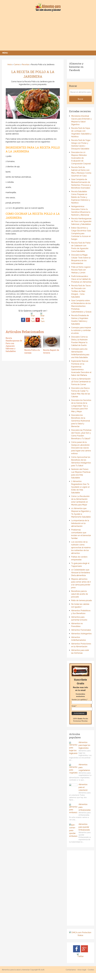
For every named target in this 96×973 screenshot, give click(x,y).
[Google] (84, 952)
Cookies (91, 970)
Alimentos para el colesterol (83, 787)
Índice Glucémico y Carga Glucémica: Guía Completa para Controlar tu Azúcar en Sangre (81, 233)
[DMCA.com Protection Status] (80, 935)
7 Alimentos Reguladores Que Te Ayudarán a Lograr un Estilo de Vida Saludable (80, 487)
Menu (5, 53)
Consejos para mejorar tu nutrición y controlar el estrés (81, 330)
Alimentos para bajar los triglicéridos (84, 745)
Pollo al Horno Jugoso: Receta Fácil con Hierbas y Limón (81, 270)
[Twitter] (80, 956)
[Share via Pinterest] (38, 321)
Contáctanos (71, 970)
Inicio (9, 64)
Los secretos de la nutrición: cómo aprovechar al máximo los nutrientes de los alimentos (81, 547)
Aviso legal (82, 970)
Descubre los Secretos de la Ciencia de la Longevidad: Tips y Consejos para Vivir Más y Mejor (81, 406)
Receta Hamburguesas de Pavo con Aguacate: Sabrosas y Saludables (81, 221)
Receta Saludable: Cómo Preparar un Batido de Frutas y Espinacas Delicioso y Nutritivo (80, 197)
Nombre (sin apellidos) (80, 699)
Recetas (25, 64)
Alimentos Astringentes (81, 633)
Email (74, 706)
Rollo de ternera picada (81, 600)
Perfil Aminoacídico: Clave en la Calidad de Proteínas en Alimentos (81, 279)
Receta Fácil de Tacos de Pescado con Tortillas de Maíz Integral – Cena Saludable (81, 291)
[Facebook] (76, 952)
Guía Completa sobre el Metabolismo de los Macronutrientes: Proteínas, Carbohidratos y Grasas (81, 306)
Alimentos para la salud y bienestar (16, 970)
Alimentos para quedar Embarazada (84, 827)
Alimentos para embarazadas (85, 807)
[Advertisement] (48, 32)
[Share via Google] (28, 321)
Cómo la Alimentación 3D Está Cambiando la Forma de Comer (80, 382)
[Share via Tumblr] (42, 321)
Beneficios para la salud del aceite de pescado (79, 594)
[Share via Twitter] (33, 321)
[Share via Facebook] (23, 321)
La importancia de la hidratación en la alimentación (80, 523)
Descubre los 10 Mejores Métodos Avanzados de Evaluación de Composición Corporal (81, 158)
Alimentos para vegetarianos (84, 767)
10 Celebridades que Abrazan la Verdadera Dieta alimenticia (80, 573)
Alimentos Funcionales (81, 630)
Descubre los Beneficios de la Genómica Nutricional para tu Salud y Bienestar (80, 421)
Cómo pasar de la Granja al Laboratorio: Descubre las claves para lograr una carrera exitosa (81, 448)
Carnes (17, 64)
